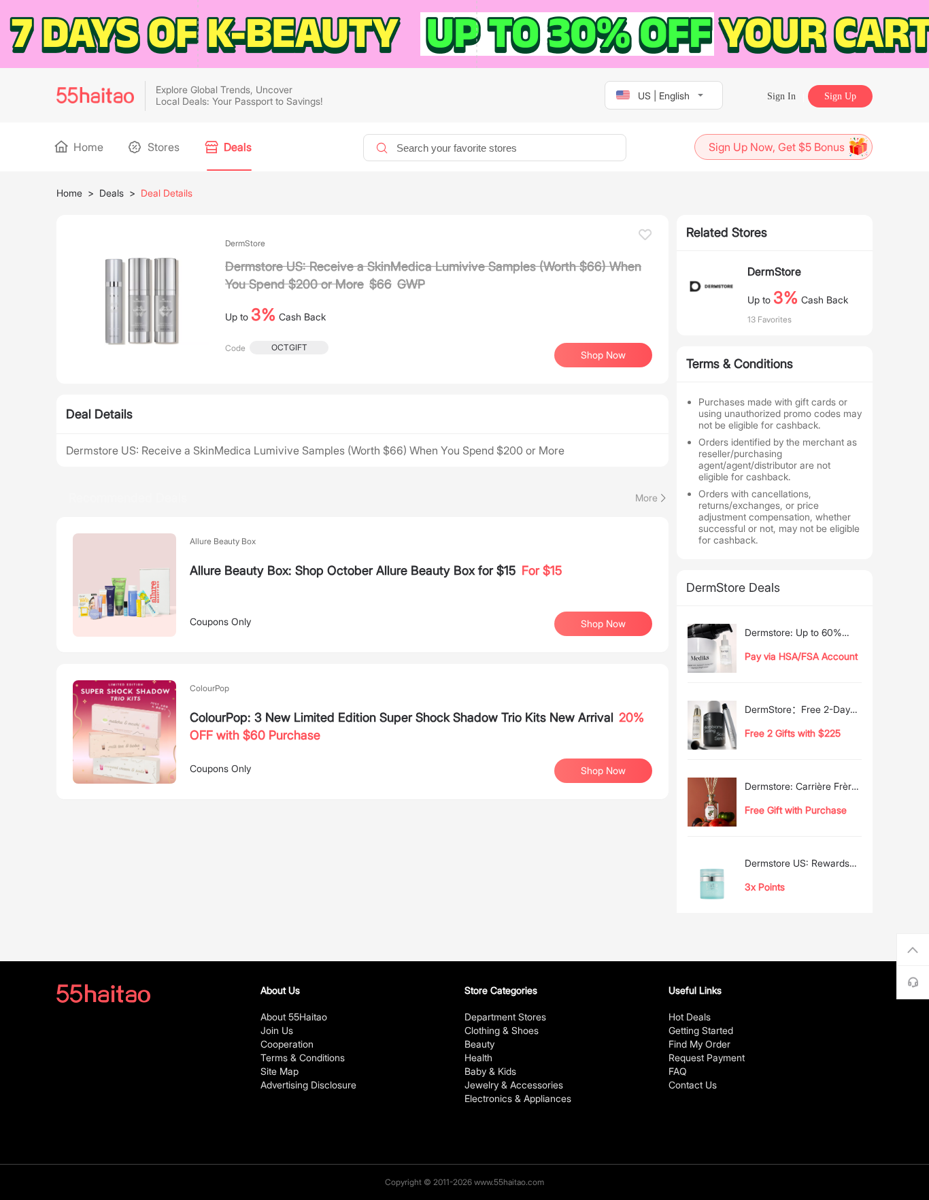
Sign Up (840, 96)
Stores (162, 147)
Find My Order (699, 1044)
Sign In (781, 96)
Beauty (479, 1044)
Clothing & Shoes (501, 1030)
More (646, 497)
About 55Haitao (293, 1016)
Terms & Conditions (302, 1057)
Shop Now (603, 623)
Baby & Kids (490, 1071)
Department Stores (505, 1016)
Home (87, 147)
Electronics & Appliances (517, 1098)
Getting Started (701, 1030)
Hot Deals (690, 1016)
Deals (236, 147)
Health (478, 1057)
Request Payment (707, 1057)
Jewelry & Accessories (513, 1084)
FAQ (678, 1071)
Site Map (279, 1071)
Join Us (276, 1030)
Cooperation (287, 1044)
